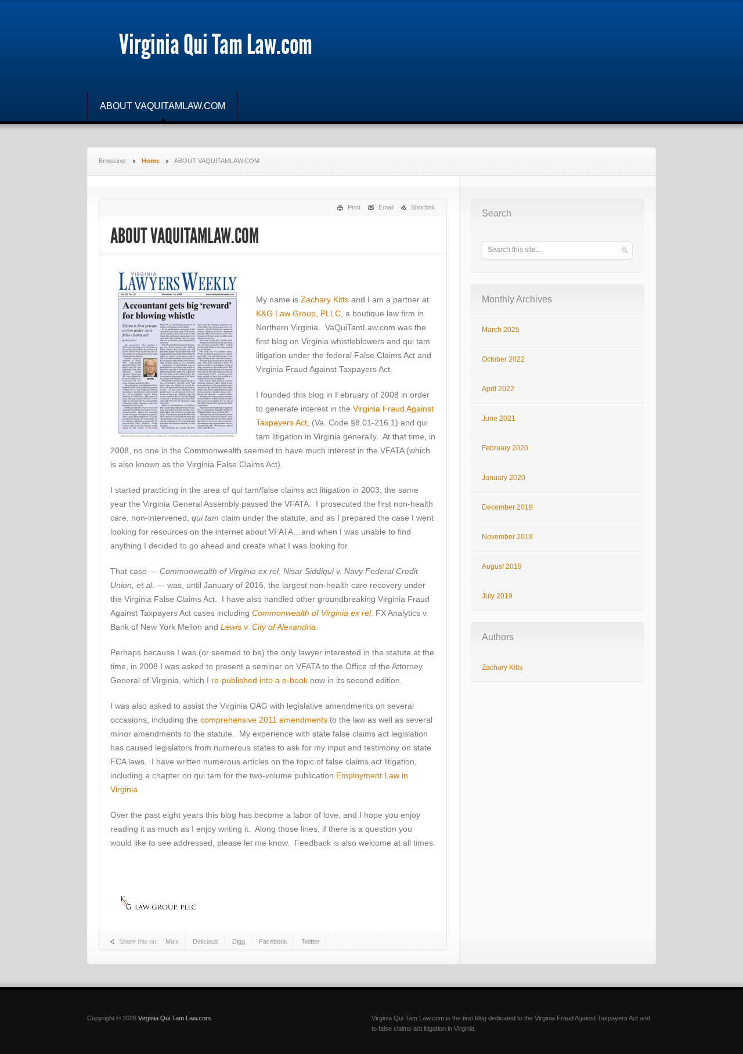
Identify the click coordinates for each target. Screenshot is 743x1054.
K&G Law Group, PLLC (298, 313)
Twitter (310, 941)
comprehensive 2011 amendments (263, 719)
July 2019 (497, 596)
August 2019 (502, 566)
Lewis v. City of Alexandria (268, 626)
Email (386, 207)
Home (151, 160)
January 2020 (503, 478)
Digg (238, 941)
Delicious (205, 941)
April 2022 (498, 389)
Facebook (273, 941)
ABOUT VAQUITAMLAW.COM (162, 106)
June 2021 (498, 418)
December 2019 (507, 507)
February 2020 (505, 448)
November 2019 (507, 537)
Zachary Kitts (326, 299)
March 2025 (501, 330)
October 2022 (503, 359)
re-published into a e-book (259, 680)
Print (354, 207)
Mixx (172, 941)
